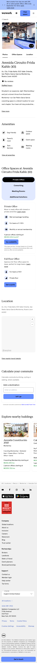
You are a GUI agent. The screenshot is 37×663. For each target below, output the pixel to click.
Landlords (5, 555)
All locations (6, 483)
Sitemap (31, 626)
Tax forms (5, 584)
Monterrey (23, 483)
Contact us (6, 574)
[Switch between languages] (16, 13)
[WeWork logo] (7, 13)
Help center (6, 580)
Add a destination (11, 385)
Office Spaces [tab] (17, 54)
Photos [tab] (5, 54)
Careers (5, 534)
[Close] (34, 5)
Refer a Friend (7, 559)
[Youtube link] (3, 490)
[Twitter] (24, 490)
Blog (3, 540)
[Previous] (3, 5)
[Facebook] (10, 490)
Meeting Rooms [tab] (18, 191)
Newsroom (6, 537)
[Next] (5, 5)
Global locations (7, 524)
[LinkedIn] (31, 490)
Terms (12, 621)
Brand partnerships (9, 565)
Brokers (5, 552)
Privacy (4, 621)
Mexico (15, 483)
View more (5, 111)
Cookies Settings (8, 626)
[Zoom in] (32, 319)
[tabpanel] (18, 37)
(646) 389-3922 (7, 606)
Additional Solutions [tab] (18, 197)
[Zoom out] (32, 324)
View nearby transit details (11, 358)
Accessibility (20, 626)
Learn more (10, 8)
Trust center (6, 543)
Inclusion (5, 531)
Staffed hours (7, 85)
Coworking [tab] (18, 185)
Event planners (7, 562)
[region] (18, 334)
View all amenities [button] (8, 155)
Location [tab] (29, 54)
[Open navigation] (33, 13)
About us (5, 527)
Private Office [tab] (18, 180)
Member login (7, 577)
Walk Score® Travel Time (28, 404)
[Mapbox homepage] (6, 350)
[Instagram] (17, 490)
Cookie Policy (22, 621)
